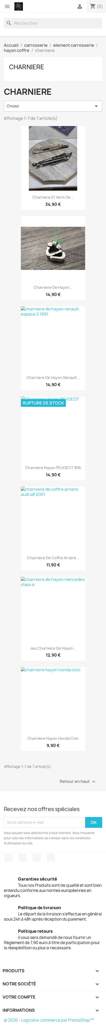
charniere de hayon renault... (53, 377)
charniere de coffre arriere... (53, 557)
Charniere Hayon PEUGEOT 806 (53, 467)
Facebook (8, 857)
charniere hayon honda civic (53, 738)
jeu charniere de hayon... (53, 648)
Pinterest (37, 857)
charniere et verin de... (53, 197)
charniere (26, 67)
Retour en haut (78, 781)
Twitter (23, 857)
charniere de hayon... (53, 287)
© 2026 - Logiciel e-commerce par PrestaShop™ (49, 1020)
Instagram (51, 857)
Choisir (53, 106)
